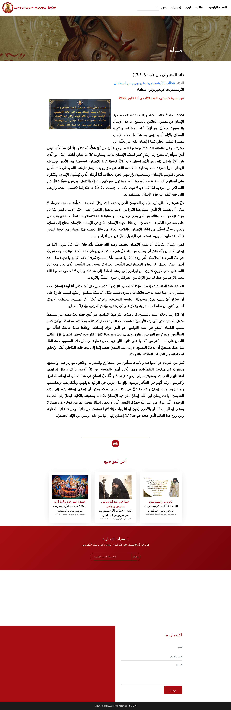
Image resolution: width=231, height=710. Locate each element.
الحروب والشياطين (161, 501)
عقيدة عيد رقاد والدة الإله (70, 501)
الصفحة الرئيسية (218, 7)
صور (163, 7)
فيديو (188, 7)
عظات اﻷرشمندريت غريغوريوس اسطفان (144, 82)
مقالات (200, 7)
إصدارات (176, 7)
